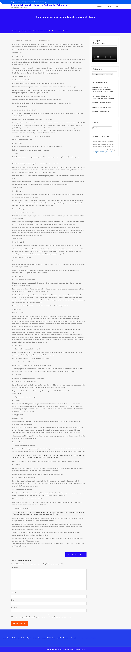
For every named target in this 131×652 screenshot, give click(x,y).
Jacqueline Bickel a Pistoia (76, 555)
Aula (116, 6)
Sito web (14, 607)
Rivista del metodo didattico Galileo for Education (39, 5)
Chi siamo (100, 6)
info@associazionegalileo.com (103, 152)
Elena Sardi (28, 40)
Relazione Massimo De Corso (101, 103)
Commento (15, 567)
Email (13, 600)
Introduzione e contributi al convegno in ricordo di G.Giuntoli (103, 97)
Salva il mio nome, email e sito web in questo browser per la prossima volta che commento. (41, 617)
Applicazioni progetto (44, 40)
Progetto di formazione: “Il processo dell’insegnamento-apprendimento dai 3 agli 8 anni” (102, 89)
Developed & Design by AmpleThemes (73, 649)
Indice (109, 6)
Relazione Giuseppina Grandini (101, 107)
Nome (13, 593)
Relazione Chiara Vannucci (100, 112)
